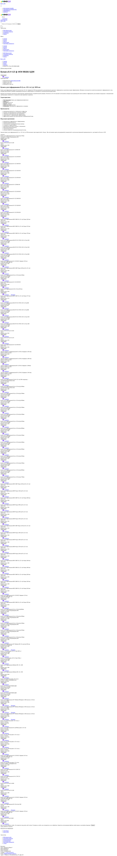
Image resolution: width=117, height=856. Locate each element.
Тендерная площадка (10, 9)
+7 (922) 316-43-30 (9, 852)
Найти (19, 23)
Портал (5, 12)
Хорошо (92, 825)
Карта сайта (6, 832)
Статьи (4, 843)
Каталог (5, 39)
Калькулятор (6, 42)
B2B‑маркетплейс (7, 837)
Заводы (5, 41)
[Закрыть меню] (1, 25)
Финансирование (7, 839)
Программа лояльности (8, 43)
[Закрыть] (2, 27)
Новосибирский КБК (15, 80)
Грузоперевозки (7, 840)
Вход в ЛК (3, 3)
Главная (5, 38)
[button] (3, 17)
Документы (6, 830)
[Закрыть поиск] (16, 24)
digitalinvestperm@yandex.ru (10, 853)
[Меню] (1, 6)
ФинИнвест (6, 10)
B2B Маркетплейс (8, 8)
